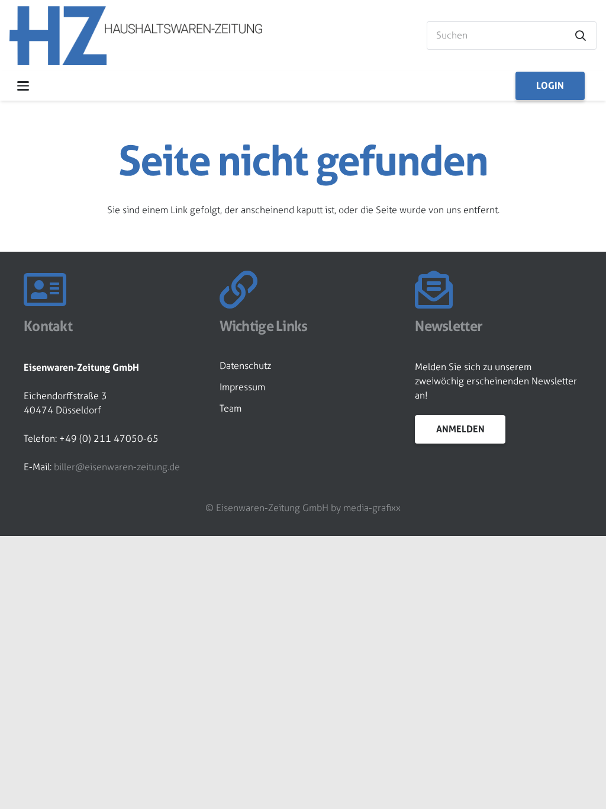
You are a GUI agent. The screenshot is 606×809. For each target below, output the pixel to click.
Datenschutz (245, 365)
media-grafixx (372, 507)
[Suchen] (581, 36)
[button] (23, 86)
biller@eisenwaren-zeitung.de (117, 467)
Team (230, 408)
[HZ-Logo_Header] (135, 35)
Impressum (242, 387)
